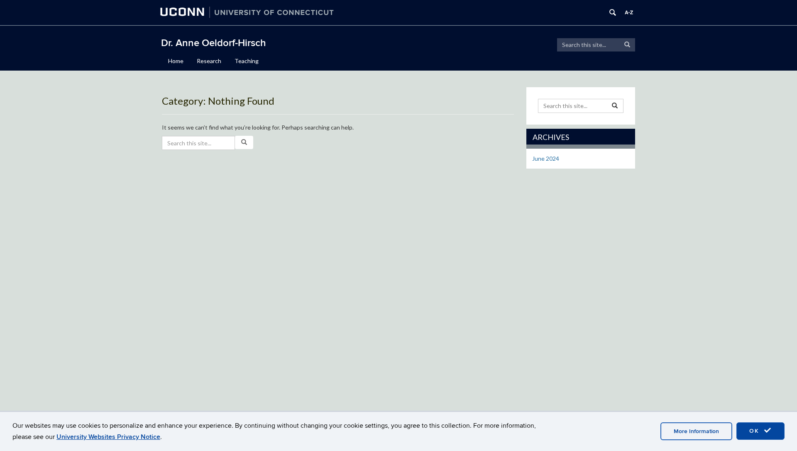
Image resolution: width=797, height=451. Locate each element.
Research (209, 60)
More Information (696, 431)
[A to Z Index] (629, 12)
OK (755, 430)
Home (175, 60)
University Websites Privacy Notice (108, 437)
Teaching (247, 60)
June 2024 (545, 158)
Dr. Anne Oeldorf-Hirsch (213, 43)
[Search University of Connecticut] (612, 12)
